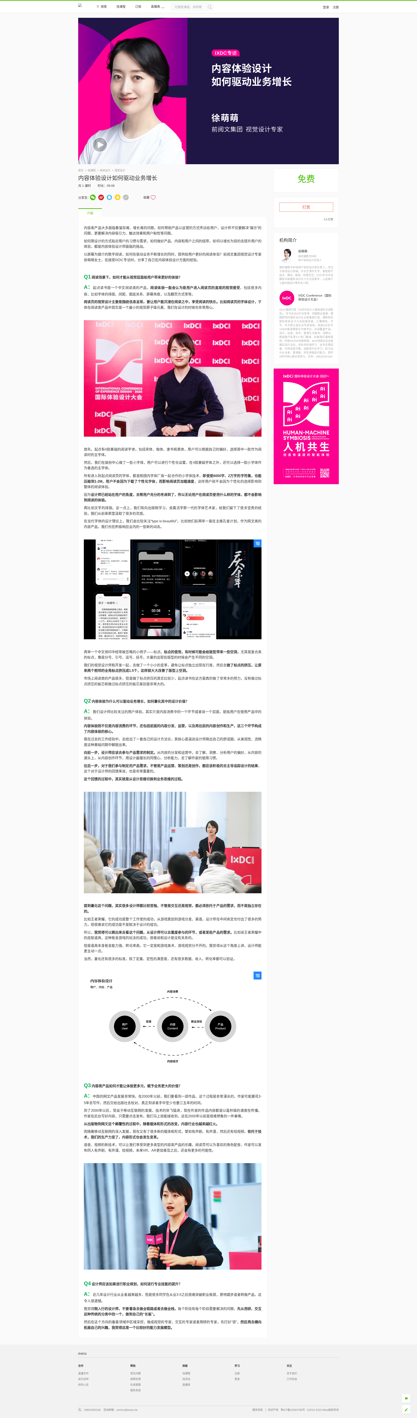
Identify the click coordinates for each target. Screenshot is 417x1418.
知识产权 (273, 1409)
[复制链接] (126, 197)
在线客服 (135, 1384)
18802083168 (92, 1409)
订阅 (138, 6)
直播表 (155, 6)
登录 (326, 7)
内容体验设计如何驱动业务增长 (117, 178)
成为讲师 (83, 1379)
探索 (104, 6)
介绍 (90, 213)
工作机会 (292, 1379)
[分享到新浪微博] (101, 197)
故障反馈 (135, 1379)
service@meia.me (127, 1409)
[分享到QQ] (109, 197)
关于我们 (292, 1373)
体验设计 (105, 170)
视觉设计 (120, 170)
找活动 (186, 1379)
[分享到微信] (93, 197)
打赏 (306, 207)
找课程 (121, 6)
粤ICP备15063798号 (293, 1409)
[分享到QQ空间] (118, 197)
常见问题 (135, 1373)
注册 (336, 7)
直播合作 (83, 1373)
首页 (80, 170)
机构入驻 (83, 1384)
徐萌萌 (302, 251)
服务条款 (135, 1390)
